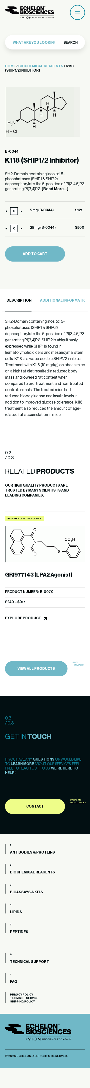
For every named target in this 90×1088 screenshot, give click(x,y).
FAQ (13, 982)
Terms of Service (24, 998)
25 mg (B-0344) (43, 227)
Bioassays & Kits (26, 892)
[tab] (18, 301)
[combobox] (35, 42)
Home (10, 66)
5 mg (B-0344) (42, 210)
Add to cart (35, 254)
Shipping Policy (22, 1001)
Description (19, 300)
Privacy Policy (21, 994)
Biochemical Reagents (40, 66)
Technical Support (29, 962)
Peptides (19, 932)
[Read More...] (55, 189)
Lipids (16, 912)
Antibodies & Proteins (32, 852)
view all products (36, 669)
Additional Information (64, 300)
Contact (35, 806)
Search (70, 43)
